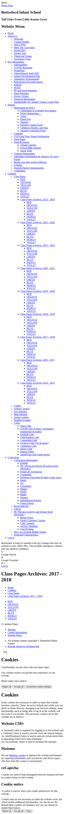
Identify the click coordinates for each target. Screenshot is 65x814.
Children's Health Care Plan (34, 127)
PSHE (23, 491)
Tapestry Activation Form (33, 130)
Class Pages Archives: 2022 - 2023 (37, 222)
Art (22, 483)
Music (23, 480)
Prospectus (19, 70)
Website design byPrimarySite (23, 646)
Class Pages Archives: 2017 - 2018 (37, 337)
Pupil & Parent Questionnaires (29, 168)
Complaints (19, 170)
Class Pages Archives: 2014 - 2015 (37, 383)
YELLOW (25, 185)
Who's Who (20, 44)
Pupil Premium (21, 93)
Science (24, 497)
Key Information (16, 62)
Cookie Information (17, 632)
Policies (18, 84)
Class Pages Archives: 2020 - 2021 (37, 268)
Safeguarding (20, 64)
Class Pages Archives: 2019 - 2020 (37, 291)
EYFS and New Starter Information (31, 136)
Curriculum (13, 457)
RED (22, 179)
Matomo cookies (17, 755)
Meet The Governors (24, 47)
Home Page (7, 5)
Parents (11, 105)
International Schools (30, 500)
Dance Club (26, 448)
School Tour (20, 53)
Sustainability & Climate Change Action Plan (36, 102)
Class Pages (20, 176)
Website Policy (15, 635)
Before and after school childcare (30, 162)
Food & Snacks (21, 142)
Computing (25, 474)
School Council (21, 408)
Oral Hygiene (27, 529)
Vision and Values (23, 56)
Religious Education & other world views (41, 477)
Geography (25, 486)
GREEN (24, 188)
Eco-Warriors (20, 411)
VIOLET (25, 196)
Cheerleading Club (29, 437)
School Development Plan (27, 76)
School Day (20, 50)
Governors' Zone (22, 59)
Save (29, 811)
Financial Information (24, 99)
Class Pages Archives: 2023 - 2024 (37, 199)
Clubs (17, 423)
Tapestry (24, 122)
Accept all (18, 686)
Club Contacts (27, 523)
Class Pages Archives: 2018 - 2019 (37, 314)
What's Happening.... (30, 113)
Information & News (24, 107)
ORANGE (25, 182)
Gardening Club (28, 446)
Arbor (23, 116)
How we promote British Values (30, 532)
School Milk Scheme (30, 147)
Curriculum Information (26, 460)
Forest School (27, 503)
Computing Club (28, 440)
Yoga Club (25, 426)
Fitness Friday (27, 451)
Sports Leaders (21, 417)
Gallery (17, 405)
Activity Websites (29, 526)
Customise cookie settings (39, 686)
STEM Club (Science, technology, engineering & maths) (37, 430)
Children (12, 173)
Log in (11, 537)
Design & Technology (31, 471)
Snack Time (26, 150)
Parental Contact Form (31, 125)
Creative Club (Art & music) (34, 443)
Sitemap (12, 629)
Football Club (27, 434)
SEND (17, 87)
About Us (12, 36)
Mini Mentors (20, 414)
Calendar (18, 133)
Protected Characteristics (26, 534)
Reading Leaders (22, 420)
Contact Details (21, 41)
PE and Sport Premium (25, 90)
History (24, 489)
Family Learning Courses (32, 520)
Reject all (7, 686)
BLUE (23, 190)
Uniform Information (24, 153)
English (24, 463)
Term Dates (19, 139)
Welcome (18, 39)
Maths (23, 494)
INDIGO (24, 193)
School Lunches (28, 145)
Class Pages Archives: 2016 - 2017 (37, 360)
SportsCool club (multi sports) (35, 454)
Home (11, 33)
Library (17, 509)
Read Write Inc (21, 506)
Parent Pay (25, 119)
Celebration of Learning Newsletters (38, 110)
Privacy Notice (21, 96)
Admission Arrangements (26, 79)
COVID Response (23, 67)
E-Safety (18, 165)
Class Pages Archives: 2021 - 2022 (37, 245)
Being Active (26, 517)
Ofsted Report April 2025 (26, 73)
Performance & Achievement (28, 82)
